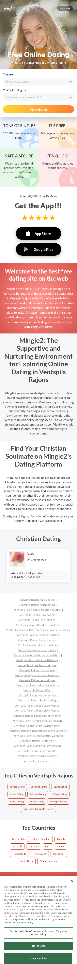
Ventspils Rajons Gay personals (37, 640)
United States (19, 838)
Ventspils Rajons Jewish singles (37, 665)
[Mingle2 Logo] (9, 8)
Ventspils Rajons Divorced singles (37, 634)
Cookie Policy (26, 922)
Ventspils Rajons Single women (37, 755)
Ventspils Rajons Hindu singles (37, 645)
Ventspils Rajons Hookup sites (37, 650)
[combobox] (38, 82)
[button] (65, 8)
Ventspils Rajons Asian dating (37, 604)
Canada (61, 838)
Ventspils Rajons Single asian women (37, 705)
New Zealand (39, 853)
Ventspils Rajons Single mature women (37, 735)
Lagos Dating (60, 786)
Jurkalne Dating (39, 786)
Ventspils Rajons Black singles (37, 619)
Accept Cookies (38, 958)
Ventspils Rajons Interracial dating (37, 660)
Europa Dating (17, 786)
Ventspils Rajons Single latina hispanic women (37, 730)
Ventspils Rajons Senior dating (37, 700)
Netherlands (19, 853)
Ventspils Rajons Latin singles (37, 670)
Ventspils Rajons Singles (38, 761)
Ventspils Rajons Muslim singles (37, 695)
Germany (34, 846)
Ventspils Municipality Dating (38, 808)
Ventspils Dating (58, 801)
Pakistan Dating (38, 794)
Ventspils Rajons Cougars (52, 630)
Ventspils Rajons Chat (19, 630)
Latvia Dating (16, 794)
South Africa (26, 861)
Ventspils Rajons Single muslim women (37, 745)
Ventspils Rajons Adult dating (37, 599)
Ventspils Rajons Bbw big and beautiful (37, 609)
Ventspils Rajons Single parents (37, 751)
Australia (17, 846)
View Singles (38, 109)
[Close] (72, 881)
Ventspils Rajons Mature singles (37, 685)
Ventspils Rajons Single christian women (37, 720)
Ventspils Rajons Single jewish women (37, 725)
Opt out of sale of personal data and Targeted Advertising (38, 933)
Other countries (48, 861)
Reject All (38, 945)
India (47, 846)
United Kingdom (41, 838)
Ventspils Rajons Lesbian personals (37, 675)
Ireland (61, 846)
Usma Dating (17, 801)
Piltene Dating (60, 794)
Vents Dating (36, 801)
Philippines (59, 853)
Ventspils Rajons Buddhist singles (37, 625)
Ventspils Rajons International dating (37, 655)
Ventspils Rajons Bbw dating (37, 614)
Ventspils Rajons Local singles (37, 680)
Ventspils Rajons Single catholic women (37, 715)
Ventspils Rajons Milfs (37, 690)
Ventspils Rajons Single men (37, 740)
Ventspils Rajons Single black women (37, 710)
